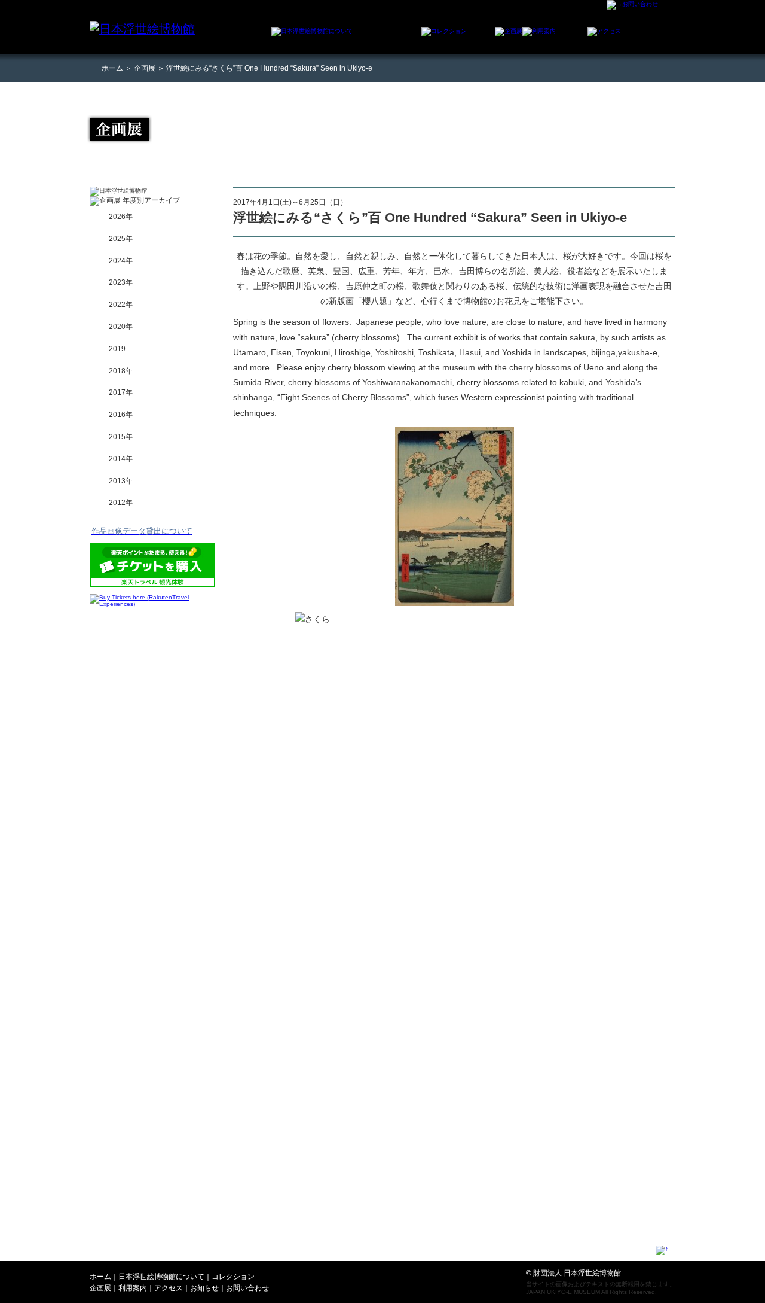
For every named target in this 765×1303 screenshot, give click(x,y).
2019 (117, 349)
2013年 (121, 481)
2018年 (121, 371)
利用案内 (132, 1288)
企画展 (144, 68)
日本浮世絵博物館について (161, 1276)
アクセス (168, 1288)
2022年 (121, 304)
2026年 (121, 216)
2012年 (121, 502)
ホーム (112, 68)
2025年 (121, 239)
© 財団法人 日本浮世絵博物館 (573, 1273)
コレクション (233, 1276)
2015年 (121, 437)
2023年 (121, 282)
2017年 (121, 392)
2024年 (121, 261)
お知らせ (204, 1288)
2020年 (121, 326)
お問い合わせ (247, 1288)
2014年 (121, 459)
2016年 (121, 414)
